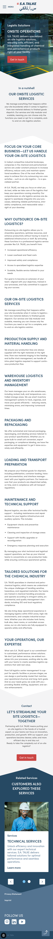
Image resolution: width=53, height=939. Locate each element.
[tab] (24, 881)
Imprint (8, 900)
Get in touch (17, 59)
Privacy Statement (13, 894)
